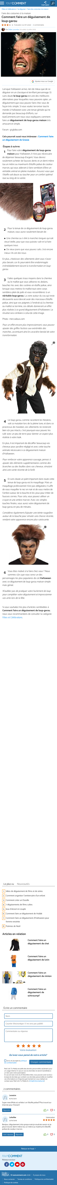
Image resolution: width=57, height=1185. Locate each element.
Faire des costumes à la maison (38, 9)
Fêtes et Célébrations (9, 9)
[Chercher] (53, 3)
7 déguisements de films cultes (19, 904)
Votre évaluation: (28, 1050)
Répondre (6, 1110)
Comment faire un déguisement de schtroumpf (37, 993)
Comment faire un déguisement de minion (40, 974)
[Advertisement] (28, 751)
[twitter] (12, 1164)
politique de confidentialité (15, 1061)
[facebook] (6, 1164)
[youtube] (17, 1164)
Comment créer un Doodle (17, 900)
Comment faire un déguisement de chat (38, 942)
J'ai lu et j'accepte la (15, 1062)
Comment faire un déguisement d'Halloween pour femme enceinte (27, 919)
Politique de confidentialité (44, 1179)
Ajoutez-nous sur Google (44, 81)
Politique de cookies (11, 1183)
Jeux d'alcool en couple (16, 909)
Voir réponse (8, 1134)
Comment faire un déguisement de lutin (38, 958)
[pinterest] (22, 1164)
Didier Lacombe (13, 29)
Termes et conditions (24, 1179)
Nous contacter (9, 1179)
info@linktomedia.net (36, 1081)
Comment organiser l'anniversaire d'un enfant (25, 895)
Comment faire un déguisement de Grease (27, 138)
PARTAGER (45, 5)
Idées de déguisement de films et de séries (24, 891)
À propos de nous (39, 1175)
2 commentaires (38, 25)
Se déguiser (21, 9)
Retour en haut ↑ (28, 1149)
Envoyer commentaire (41, 1062)
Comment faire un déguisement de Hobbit (24, 913)
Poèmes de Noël (13, 926)
